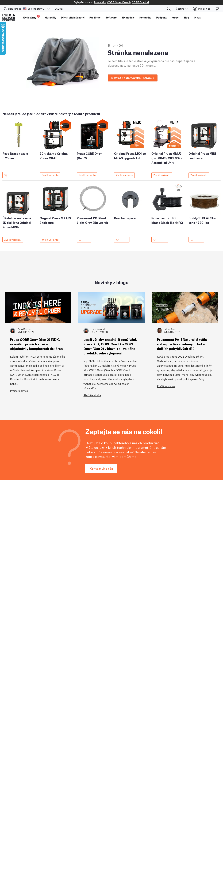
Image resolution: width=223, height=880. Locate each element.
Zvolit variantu (50, 175)
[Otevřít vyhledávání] (169, 9)
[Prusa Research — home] (8, 17)
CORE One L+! (140, 2)
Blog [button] (186, 17)
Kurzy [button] (175, 17)
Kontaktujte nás (101, 468)
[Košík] (217, 9)
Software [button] (111, 17)
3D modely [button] (127, 17)
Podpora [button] (161, 17)
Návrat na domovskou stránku (132, 78)
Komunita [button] (145, 17)
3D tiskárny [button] (30, 17)
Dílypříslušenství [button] (72, 17)
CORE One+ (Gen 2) (119, 2)
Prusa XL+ (100, 2)
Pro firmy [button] (95, 17)
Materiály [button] (50, 17)
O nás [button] (197, 17)
